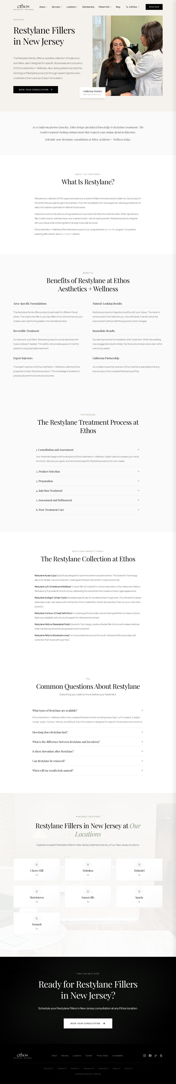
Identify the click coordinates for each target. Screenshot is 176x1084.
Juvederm (67, 233)
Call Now (133, 7)
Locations (71, 7)
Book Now (154, 7)
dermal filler (110, 229)
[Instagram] (144, 1055)
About (42, 7)
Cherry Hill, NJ (48, 1068)
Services (56, 7)
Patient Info (104, 7)
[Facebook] (150, 1055)
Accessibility (118, 1055)
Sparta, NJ (116, 1068)
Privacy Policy (102, 1055)
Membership (88, 7)
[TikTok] (155, 1055)
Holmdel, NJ (75, 1068)
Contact (88, 1055)
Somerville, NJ (103, 1068)
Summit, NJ (128, 1068)
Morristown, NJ (89, 1068)
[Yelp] (161, 1055)
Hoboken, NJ (61, 1068)
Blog (118, 7)
